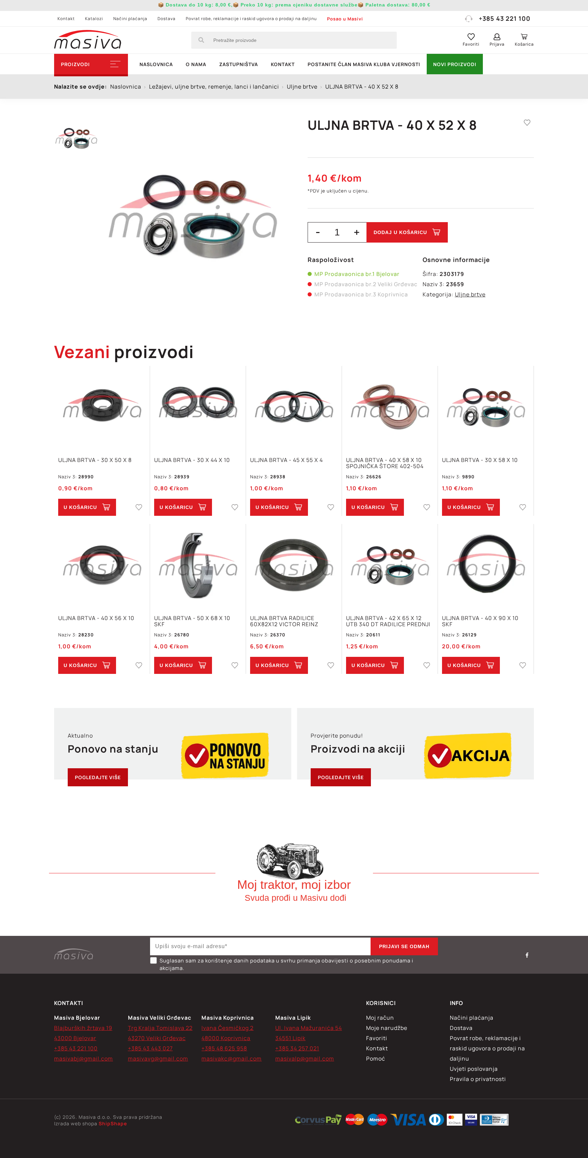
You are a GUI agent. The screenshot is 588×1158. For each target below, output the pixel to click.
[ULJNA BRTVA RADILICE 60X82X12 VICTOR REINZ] (294, 565)
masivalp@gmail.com (304, 1058)
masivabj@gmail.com (83, 1058)
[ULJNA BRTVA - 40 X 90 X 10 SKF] (485, 565)
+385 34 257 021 (297, 1048)
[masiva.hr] (87, 40)
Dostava (167, 18)
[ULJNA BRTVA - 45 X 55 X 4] (294, 407)
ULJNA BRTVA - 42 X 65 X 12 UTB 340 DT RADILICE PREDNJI (388, 621)
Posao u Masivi (345, 19)
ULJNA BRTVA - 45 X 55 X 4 (286, 460)
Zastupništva (238, 64)
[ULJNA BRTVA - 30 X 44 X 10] (198, 407)
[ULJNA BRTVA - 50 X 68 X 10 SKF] (198, 565)
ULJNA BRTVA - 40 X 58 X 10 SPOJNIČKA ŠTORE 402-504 (385, 463)
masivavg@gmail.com (158, 1058)
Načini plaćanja (130, 18)
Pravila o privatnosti (478, 1079)
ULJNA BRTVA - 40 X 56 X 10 (96, 618)
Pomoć (375, 1058)
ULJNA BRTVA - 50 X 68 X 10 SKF (192, 621)
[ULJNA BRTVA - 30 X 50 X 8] (102, 407)
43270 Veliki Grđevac (157, 1038)
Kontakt (66, 18)
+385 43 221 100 (504, 18)
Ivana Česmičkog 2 (227, 1028)
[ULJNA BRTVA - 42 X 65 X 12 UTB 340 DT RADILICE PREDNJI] (390, 565)
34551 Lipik (290, 1038)
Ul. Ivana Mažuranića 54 (308, 1028)
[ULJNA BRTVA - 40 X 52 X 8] (192, 214)
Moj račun (380, 1017)
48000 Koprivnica (225, 1038)
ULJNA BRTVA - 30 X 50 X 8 (95, 460)
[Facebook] (527, 955)
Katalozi (94, 18)
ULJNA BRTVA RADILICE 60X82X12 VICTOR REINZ (284, 621)
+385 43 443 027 (150, 1048)
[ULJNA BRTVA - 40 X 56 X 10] (102, 565)
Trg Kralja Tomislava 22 (160, 1028)
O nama (196, 64)
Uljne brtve (470, 294)
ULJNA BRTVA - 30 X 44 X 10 (192, 460)
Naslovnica (156, 64)
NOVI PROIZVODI (454, 64)
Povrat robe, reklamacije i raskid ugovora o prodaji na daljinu (251, 18)
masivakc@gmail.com (231, 1058)
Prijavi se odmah (404, 946)
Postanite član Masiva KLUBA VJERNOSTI (364, 64)
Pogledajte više (98, 777)
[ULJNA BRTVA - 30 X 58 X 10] (485, 407)
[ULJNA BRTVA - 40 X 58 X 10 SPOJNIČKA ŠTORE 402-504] (390, 407)
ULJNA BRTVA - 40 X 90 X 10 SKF (480, 621)
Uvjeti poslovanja (474, 1068)
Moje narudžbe (386, 1028)
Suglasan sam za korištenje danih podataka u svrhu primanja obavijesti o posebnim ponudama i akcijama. (286, 964)
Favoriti (376, 1038)
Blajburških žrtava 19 (83, 1028)
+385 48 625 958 (224, 1048)
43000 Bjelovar (75, 1038)
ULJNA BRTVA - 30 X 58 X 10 (480, 460)
